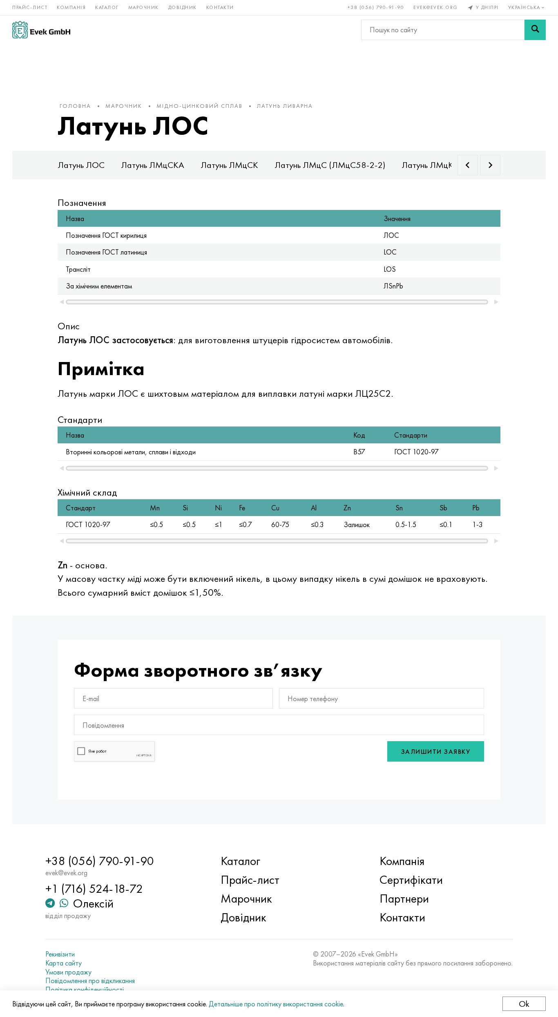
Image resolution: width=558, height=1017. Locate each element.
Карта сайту (63, 963)
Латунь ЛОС (81, 165)
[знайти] (535, 30)
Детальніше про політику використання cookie (276, 1003)
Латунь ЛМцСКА (152, 165)
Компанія (71, 7)
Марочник (143, 7)
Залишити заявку (436, 751)
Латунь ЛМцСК (229, 165)
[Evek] (41, 29)
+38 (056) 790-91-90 (376, 7)
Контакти (220, 7)
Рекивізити (60, 954)
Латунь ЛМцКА (430, 165)
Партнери (404, 898)
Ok (524, 1004)
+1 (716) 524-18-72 (94, 888)
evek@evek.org (435, 7)
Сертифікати (411, 879)
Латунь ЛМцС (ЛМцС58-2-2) (330, 165)
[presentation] (468, 165)
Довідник (182, 7)
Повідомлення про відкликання (90, 980)
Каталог (107, 7)
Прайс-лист (29, 7)
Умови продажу (68, 972)
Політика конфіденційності (84, 989)
